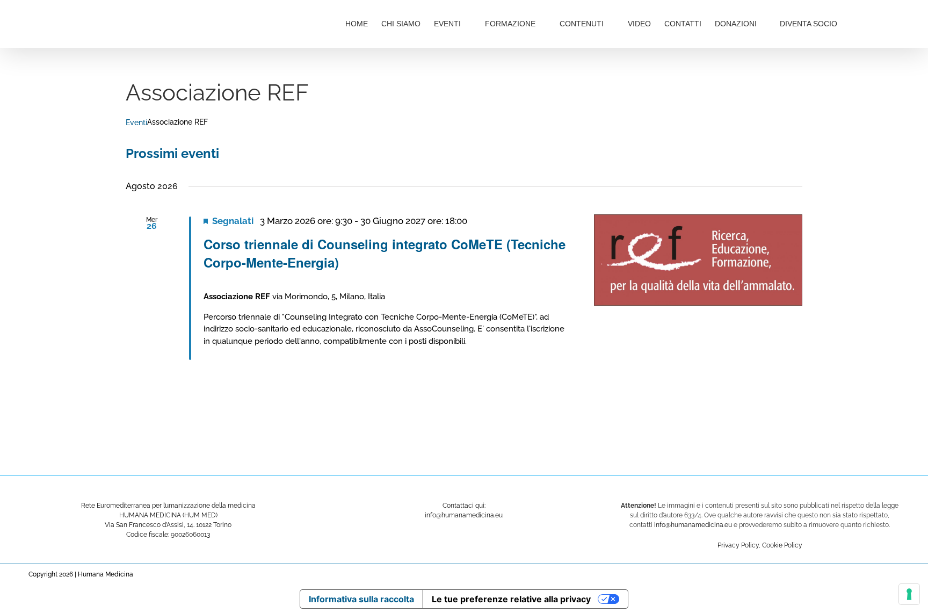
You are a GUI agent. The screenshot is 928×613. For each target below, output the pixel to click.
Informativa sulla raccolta (361, 599)
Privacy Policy (738, 545)
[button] (873, 22)
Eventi (136, 122)
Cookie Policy (782, 545)
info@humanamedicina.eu (693, 525)
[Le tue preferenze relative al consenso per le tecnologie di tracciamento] (909, 594)
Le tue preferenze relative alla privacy (511, 599)
